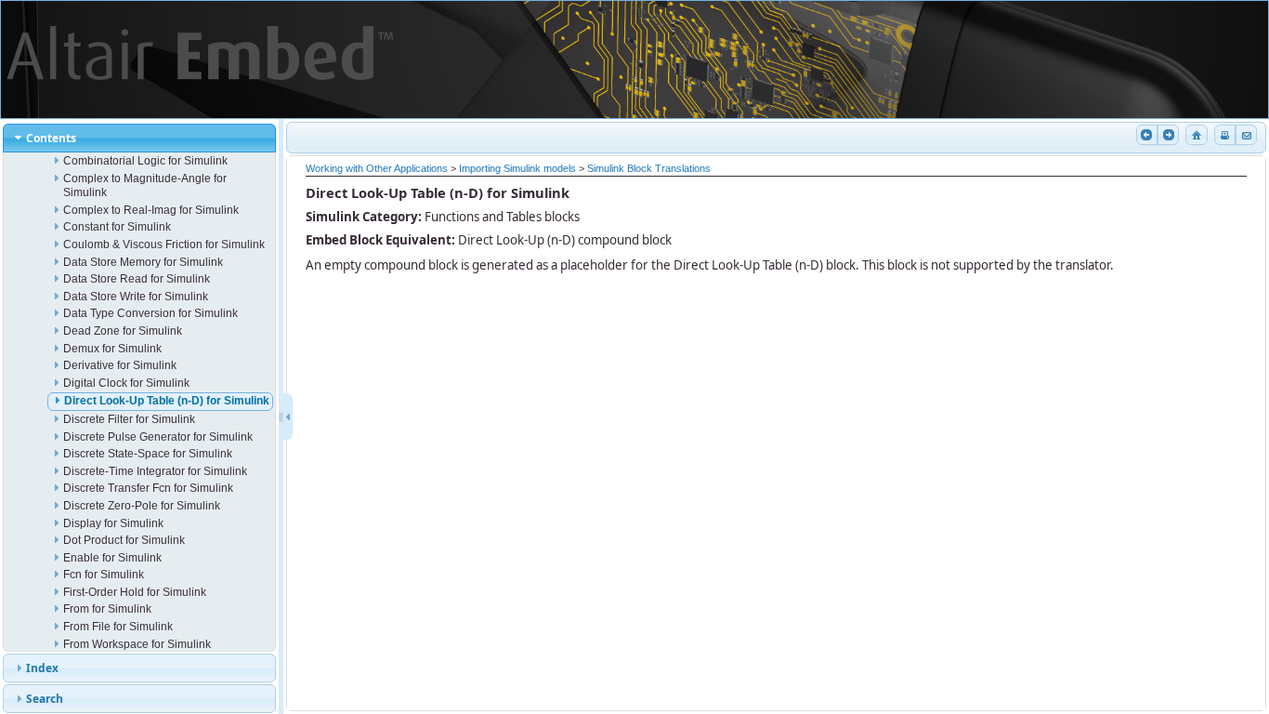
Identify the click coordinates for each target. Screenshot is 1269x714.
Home (1196, 135)
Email (1246, 135)
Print (1225, 135)
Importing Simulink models (517, 168)
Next (1168, 135)
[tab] (140, 138)
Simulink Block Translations (649, 168)
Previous (1147, 135)
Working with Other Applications (377, 168)
